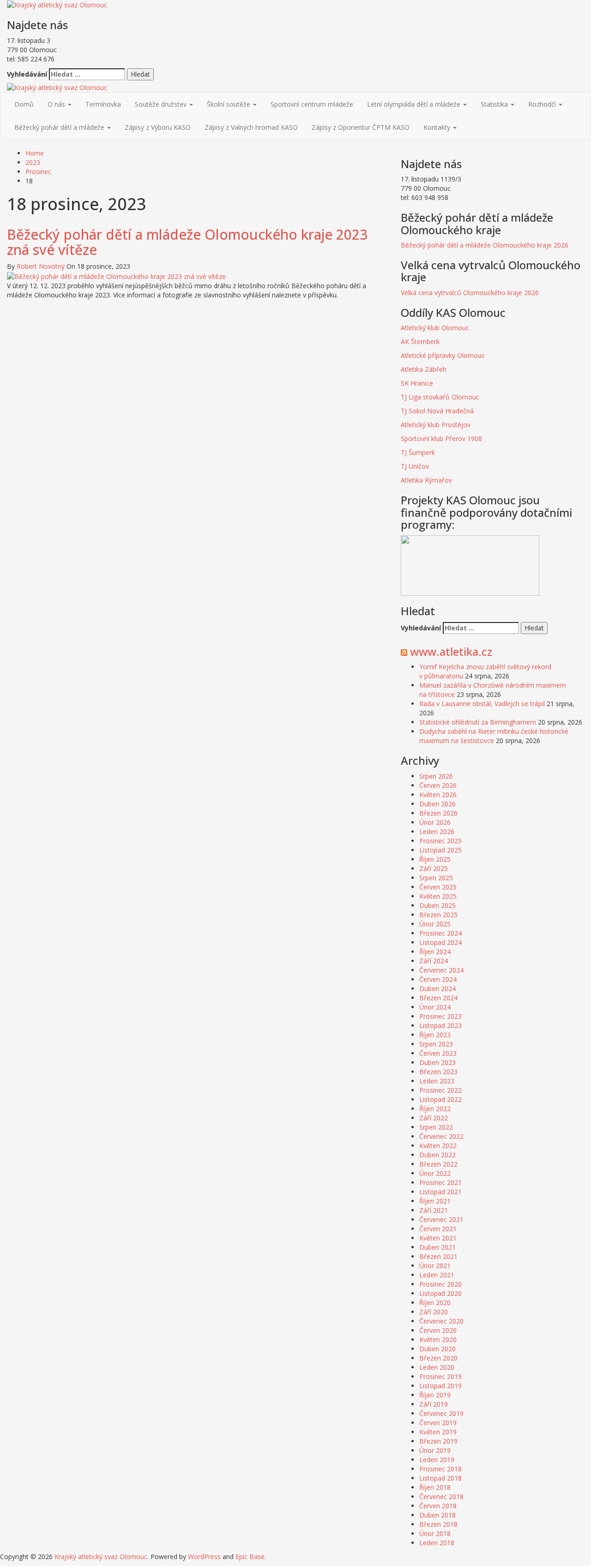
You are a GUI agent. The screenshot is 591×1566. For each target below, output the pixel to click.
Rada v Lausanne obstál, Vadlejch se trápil (482, 703)
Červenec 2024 (441, 970)
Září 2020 (433, 1311)
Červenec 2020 (441, 1321)
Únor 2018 (435, 1533)
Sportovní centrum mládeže (312, 104)
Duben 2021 (437, 1247)
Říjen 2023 (435, 1034)
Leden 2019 (436, 1459)
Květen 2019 (438, 1431)
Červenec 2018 (441, 1496)
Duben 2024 (437, 988)
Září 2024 (433, 960)
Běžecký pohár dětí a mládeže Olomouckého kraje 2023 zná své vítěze (187, 242)
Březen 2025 (438, 914)
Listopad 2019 (440, 1385)
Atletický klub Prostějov (435, 424)
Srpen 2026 (436, 776)
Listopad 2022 (440, 1099)
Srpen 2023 (436, 1044)
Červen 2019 (438, 1422)
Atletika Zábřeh (423, 369)
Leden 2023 (436, 1080)
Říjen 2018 (435, 1487)
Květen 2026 (438, 794)
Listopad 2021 (440, 1191)
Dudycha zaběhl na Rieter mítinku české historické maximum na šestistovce (493, 736)
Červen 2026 (438, 785)
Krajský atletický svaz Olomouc (100, 1556)
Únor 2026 (435, 822)
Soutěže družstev (161, 104)
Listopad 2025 (440, 850)
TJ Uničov (415, 466)
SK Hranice (417, 383)
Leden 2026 (436, 831)
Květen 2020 (438, 1339)
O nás (57, 104)
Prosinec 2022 (440, 1090)
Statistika (495, 104)
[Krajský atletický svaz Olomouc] (57, 87)
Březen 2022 (438, 1164)
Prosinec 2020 (440, 1284)
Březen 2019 (438, 1441)
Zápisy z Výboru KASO (158, 127)
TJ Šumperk (418, 452)
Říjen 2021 (435, 1201)
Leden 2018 (436, 1542)
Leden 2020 (436, 1367)
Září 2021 (433, 1210)
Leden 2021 (436, 1274)
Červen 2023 (438, 1053)
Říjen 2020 (435, 1302)
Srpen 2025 (436, 877)
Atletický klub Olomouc (435, 327)
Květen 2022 (438, 1145)
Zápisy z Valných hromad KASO (251, 127)
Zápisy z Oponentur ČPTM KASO (361, 127)
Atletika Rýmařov (426, 480)
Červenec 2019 (441, 1413)
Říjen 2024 (435, 951)
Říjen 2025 (435, 859)
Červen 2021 (438, 1228)
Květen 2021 (438, 1237)
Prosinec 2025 (440, 840)
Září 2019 (433, 1404)
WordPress (204, 1556)
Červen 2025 (438, 887)
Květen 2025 (438, 896)
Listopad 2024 (440, 942)
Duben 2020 (437, 1348)
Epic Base (250, 1556)
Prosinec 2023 (440, 1016)
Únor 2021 (435, 1265)
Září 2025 (433, 868)
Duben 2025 (437, 905)
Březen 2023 (438, 1071)
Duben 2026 (437, 803)
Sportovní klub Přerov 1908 (442, 438)
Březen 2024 (438, 997)
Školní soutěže (229, 104)
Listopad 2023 (440, 1025)
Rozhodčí (543, 104)
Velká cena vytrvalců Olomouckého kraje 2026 (470, 292)
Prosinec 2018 (440, 1468)
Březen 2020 (438, 1358)
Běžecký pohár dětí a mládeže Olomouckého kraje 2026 (484, 245)
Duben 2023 (437, 1062)
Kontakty (437, 127)
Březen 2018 (438, 1524)
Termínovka (103, 104)
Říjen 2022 (435, 1108)
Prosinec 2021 (440, 1182)
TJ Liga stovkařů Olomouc (440, 397)
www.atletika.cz (451, 651)
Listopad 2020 (440, 1293)
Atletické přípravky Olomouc (443, 355)
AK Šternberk (420, 341)
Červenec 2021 (441, 1219)
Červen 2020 (438, 1330)
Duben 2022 (437, 1154)
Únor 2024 (435, 1007)
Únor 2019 (435, 1450)
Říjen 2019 (435, 1395)
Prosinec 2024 (440, 933)
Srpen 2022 (436, 1127)
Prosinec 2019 (440, 1376)
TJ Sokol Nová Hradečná (437, 410)
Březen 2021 (438, 1256)
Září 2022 (433, 1117)
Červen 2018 (438, 1505)
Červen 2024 (438, 979)
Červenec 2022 (441, 1136)
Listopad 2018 (440, 1478)
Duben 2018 (437, 1515)
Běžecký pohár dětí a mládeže (60, 127)
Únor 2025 (435, 923)
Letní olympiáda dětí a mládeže (414, 104)
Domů (24, 104)
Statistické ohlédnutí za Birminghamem (477, 722)
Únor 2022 (435, 1173)
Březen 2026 (438, 813)
